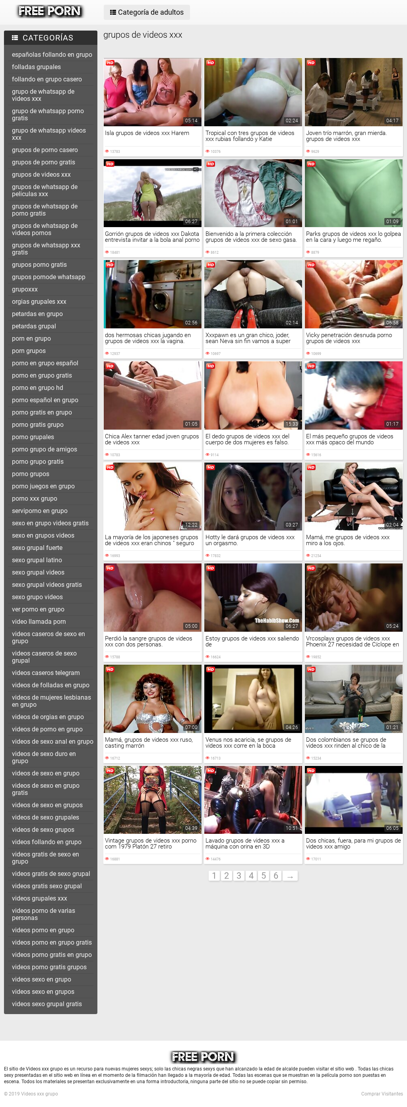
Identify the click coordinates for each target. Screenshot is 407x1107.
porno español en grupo (45, 400)
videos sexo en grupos (43, 991)
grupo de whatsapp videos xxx (49, 134)
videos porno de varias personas (43, 914)
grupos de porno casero (45, 150)
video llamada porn (39, 621)
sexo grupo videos (37, 597)
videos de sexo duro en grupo (44, 757)
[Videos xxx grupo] (50, 16)
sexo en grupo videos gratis (50, 523)
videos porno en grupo (43, 930)
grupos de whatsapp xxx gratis (46, 248)
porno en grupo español (45, 363)
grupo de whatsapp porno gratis (48, 114)
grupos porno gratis (39, 264)
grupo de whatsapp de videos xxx (43, 95)
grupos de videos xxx (41, 174)
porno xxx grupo (34, 498)
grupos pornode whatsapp (48, 277)
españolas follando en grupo (52, 54)
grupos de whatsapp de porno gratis (45, 209)
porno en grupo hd (37, 388)
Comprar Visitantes (382, 1094)
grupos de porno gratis (43, 162)
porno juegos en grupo (43, 486)
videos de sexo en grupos (47, 805)
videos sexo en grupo (41, 979)
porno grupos (30, 474)
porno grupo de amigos (44, 449)
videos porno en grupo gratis (52, 942)
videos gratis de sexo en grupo (45, 857)
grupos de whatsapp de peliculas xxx (45, 190)
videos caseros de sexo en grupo (48, 637)
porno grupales (33, 437)
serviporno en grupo (40, 511)
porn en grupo (31, 338)
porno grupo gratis (38, 461)
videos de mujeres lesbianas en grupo (51, 701)
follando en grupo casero (47, 79)
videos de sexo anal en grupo (52, 741)
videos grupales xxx (39, 898)
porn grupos (29, 351)
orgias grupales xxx (39, 301)
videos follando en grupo (46, 842)
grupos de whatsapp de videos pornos (45, 229)
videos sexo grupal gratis (47, 1004)
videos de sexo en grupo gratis (45, 789)
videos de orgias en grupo (48, 717)
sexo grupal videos (38, 572)
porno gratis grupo (38, 424)
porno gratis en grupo (42, 412)
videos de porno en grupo (47, 729)
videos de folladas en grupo (50, 685)
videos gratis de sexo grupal (51, 874)
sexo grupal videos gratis (47, 584)
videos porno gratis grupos (49, 967)
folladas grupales (36, 67)
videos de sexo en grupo (45, 773)
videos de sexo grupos (43, 829)
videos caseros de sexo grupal (44, 657)
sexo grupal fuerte (37, 548)
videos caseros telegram (46, 673)
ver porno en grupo (38, 609)
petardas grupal (34, 326)
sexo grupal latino (37, 560)
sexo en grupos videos (43, 535)
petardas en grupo (37, 314)
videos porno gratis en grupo (52, 954)
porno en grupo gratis (42, 375)
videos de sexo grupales (45, 817)
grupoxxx (25, 289)
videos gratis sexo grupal (47, 886)
